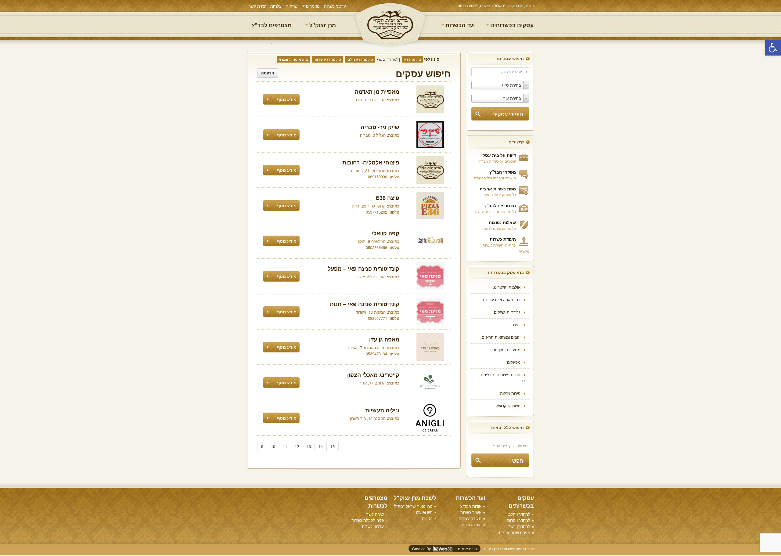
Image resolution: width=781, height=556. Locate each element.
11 (285, 446)
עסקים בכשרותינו (511, 25)
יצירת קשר (257, 6)
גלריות (275, 6)
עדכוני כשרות (335, 6)
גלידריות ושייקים (507, 312)
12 (297, 446)
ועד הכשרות (459, 25)
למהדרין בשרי (387, 59)
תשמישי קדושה (508, 406)
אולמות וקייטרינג (506, 287)
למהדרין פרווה (325, 59)
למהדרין (411, 59)
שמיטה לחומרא (291, 59)
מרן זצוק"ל (322, 25)
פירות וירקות (510, 393)
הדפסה (267, 73)
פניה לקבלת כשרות (367, 520)
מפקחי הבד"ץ (502, 172)
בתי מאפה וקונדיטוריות (501, 299)
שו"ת (292, 6)
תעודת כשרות (503, 239)
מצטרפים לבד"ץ (272, 25)
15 (332, 446)
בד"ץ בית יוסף (390, 24)
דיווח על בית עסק (499, 155)
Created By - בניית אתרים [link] (444, 548)
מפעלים (513, 362)
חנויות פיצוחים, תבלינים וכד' (503, 378)
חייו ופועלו (424, 512)
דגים (516, 324)
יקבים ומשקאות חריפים (501, 337)
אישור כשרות (470, 512)
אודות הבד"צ (470, 506)
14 (321, 446)
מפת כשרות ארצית (498, 189)
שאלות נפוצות (502, 222)
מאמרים (312, 6)
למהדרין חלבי (358, 59)
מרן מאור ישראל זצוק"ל (413, 506)
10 (273, 446)
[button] (773, 48)
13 (309, 446)
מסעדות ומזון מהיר (504, 349)
